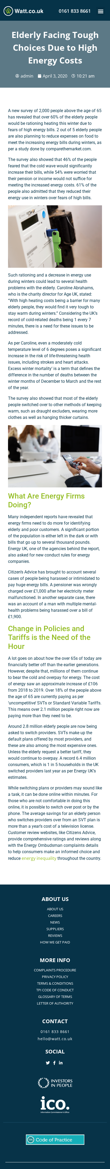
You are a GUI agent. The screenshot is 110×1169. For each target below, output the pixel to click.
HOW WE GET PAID (55, 942)
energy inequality (39, 858)
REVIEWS (55, 935)
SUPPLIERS (55, 928)
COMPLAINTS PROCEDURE (55, 970)
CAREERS (55, 915)
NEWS (55, 922)
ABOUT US (55, 909)
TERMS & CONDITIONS (55, 983)
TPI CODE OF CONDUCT (55, 990)
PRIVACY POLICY (55, 976)
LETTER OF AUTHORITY (55, 1003)
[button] (100, 11)
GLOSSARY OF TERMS (55, 996)
